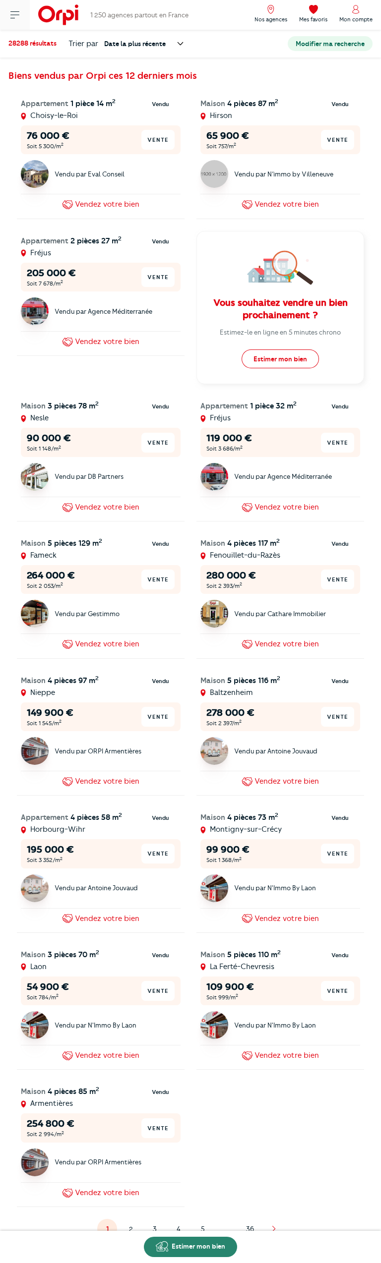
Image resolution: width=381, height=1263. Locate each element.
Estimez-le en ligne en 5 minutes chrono (280, 332)
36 (250, 1229)
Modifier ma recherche (330, 44)
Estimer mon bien (197, 1246)
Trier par (83, 43)
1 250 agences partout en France (139, 15)
